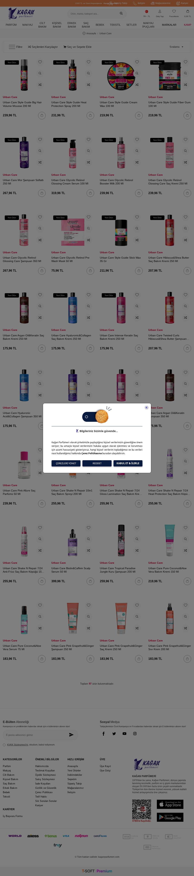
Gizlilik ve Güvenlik (45, 788)
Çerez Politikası (44, 792)
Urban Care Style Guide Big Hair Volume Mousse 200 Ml (22, 104)
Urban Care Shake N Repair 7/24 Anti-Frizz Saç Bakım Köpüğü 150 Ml (23, 570)
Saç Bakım (86, 25)
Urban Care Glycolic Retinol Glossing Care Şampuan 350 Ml (22, 259)
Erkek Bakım (71, 25)
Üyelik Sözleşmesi (45, 774)
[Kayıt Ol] (72, 735)
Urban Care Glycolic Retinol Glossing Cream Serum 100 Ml (69, 182)
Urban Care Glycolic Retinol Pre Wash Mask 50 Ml (70, 259)
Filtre (19, 46)
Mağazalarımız (163, 3)
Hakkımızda (41, 766)
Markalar (169, 24)
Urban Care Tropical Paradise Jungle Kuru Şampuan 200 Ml (117, 570)
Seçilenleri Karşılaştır (44, 46)
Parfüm (11, 24)
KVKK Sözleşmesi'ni (17, 744)
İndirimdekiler (74, 774)
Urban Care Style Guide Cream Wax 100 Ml (118, 104)
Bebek (100, 24)
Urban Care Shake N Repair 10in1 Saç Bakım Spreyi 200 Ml (71, 492)
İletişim (141, 3)
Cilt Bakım (42, 25)
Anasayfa (91, 33)
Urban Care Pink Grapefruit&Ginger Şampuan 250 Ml (72, 647)
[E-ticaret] (97, 871)
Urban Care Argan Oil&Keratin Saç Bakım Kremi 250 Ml (23, 337)
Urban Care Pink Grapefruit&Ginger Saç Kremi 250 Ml (121, 647)
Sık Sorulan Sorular (46, 801)
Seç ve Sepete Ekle (79, 46)
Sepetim (72, 779)
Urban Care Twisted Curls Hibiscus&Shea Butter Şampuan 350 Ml (167, 337)
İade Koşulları (42, 783)
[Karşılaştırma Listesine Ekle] (40, 85)
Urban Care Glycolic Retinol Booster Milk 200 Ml (116, 182)
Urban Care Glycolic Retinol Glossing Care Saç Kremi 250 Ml (167, 182)
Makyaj (27, 24)
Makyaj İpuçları (148, 25)
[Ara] (121, 14)
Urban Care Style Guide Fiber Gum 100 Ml (169, 104)
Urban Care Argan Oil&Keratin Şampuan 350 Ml (166, 414)
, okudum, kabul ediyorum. (31, 744)
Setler (131, 24)
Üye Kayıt (105, 766)
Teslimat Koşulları (45, 770)
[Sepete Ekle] (42, 115)
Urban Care (10, 97)
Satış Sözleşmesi (45, 779)
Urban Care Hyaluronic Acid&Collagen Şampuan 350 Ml (22, 414)
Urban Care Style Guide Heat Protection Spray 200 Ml (68, 104)
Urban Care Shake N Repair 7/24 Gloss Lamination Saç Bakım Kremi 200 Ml (121, 492)
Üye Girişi (105, 770)
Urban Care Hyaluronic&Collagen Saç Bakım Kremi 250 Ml (71, 337)
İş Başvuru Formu (13, 816)
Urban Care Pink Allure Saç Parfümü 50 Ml (19, 492)
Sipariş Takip (120, 3)
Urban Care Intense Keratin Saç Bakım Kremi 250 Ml (119, 337)
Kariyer (184, 3)
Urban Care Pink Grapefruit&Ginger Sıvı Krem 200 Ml (169, 647)
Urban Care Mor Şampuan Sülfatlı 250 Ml (23, 182)
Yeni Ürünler (74, 770)
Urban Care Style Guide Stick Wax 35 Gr (120, 259)
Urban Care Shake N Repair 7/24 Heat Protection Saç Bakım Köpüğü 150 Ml (169, 492)
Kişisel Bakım (57, 25)
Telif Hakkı (41, 796)
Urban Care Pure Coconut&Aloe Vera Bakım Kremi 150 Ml (167, 570)
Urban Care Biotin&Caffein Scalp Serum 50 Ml (70, 570)
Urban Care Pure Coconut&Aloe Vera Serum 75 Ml (22, 647)
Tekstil (115, 24)
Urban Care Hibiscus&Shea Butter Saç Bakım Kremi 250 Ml (168, 259)
